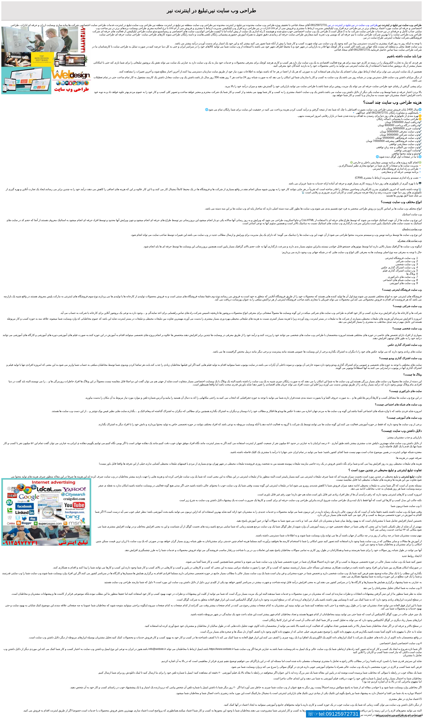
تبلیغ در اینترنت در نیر (339, 25)
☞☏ (333, 714)
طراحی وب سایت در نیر (365, 25)
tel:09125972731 (339, 714)
